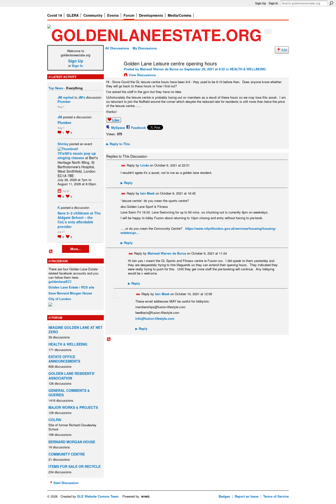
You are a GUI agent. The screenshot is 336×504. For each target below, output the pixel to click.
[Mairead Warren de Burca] (113, 74)
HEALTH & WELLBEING (67, 344)
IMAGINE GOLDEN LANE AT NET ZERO (75, 329)
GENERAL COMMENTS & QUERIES (69, 392)
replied (68, 97)
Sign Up (260, 3)
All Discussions (117, 48)
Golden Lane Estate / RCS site (71, 287)
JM (60, 97)
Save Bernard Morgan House (70, 293)
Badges (224, 496)
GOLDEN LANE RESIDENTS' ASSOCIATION (71, 375)
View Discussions (142, 75)
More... (75, 248)
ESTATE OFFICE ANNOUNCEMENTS (64, 359)
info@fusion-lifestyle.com (154, 318)
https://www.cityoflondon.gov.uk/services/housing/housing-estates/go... (198, 230)
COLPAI (54, 419)
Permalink (123, 165)
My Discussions (145, 48)
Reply (127, 182)
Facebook (138, 127)
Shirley (63, 143)
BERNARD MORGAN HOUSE (71, 441)
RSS (51, 251)
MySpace (118, 127)
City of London (59, 298)
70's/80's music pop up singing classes (77, 155)
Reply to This (118, 143)
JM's (81, 97)
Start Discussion (65, 482)
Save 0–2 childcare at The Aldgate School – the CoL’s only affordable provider (79, 220)
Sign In (273, 3)
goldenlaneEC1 (60, 281)
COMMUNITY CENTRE (66, 454)
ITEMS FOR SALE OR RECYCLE (74, 466)
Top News (55, 88)
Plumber (64, 101)
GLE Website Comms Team (98, 496)
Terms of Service (276, 496)
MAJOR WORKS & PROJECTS (73, 407)
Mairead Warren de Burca (159, 69)
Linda (144, 165)
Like (115, 120)
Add (284, 49)
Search (331, 3)
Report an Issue (247, 496)
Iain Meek (147, 193)
